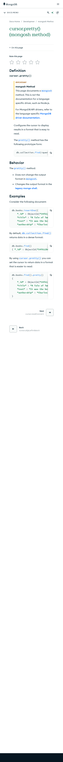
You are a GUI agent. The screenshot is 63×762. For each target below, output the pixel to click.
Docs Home (14, 21)
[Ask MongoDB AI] (52, 13)
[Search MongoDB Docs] (48, 13)
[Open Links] (58, 4)
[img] (11, 62)
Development (29, 21)
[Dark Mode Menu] (57, 13)
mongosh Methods (46, 21)
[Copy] (51, 153)
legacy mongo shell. (26, 188)
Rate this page (15, 56)
